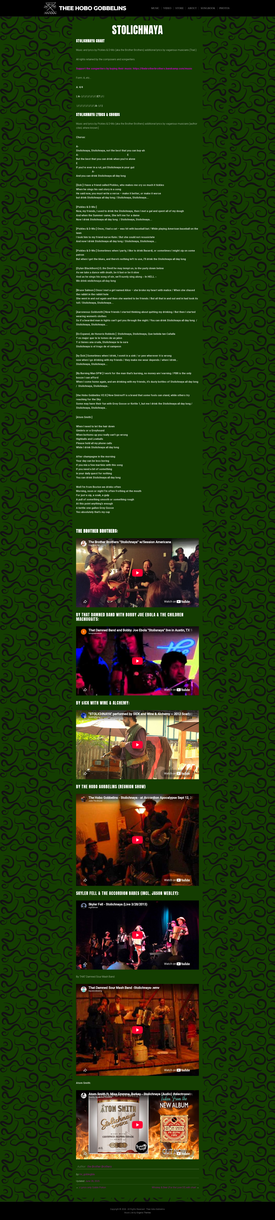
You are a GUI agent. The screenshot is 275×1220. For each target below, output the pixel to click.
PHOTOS (224, 8)
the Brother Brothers (99, 1166)
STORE (179, 8)
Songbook (208, 8)
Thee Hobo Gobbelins (92, 8)
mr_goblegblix (87, 1174)
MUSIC (155, 8)
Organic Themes (144, 1212)
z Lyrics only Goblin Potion (92, 1187)
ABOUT (192, 8)
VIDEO (167, 8)
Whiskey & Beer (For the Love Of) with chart (174, 1187)
